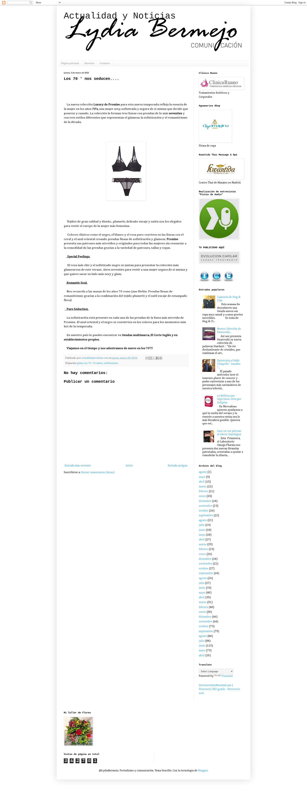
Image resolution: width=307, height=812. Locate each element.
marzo (202, 486)
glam (79, 363)
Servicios (89, 63)
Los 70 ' (88, 363)
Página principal (70, 63)
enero (202, 496)
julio (201, 525)
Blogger (203, 770)
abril (202, 481)
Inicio (129, 465)
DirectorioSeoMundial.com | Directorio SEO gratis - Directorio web (219, 689)
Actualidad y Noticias (120, 16)
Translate (227, 676)
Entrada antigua (177, 465)
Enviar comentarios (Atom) (98, 472)
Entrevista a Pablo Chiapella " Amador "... (229, 364)
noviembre (205, 506)
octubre (203, 510)
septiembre (206, 515)
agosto (203, 472)
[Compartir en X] (154, 358)
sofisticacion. (111, 363)
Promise (98, 363)
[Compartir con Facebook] (157, 358)
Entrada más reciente (78, 465)
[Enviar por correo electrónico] (147, 358)
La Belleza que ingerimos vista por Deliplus (229, 399)
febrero (203, 491)
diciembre (205, 501)
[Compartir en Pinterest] (160, 358)
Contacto (105, 63)
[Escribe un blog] (150, 358)
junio (202, 530)
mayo (202, 477)
